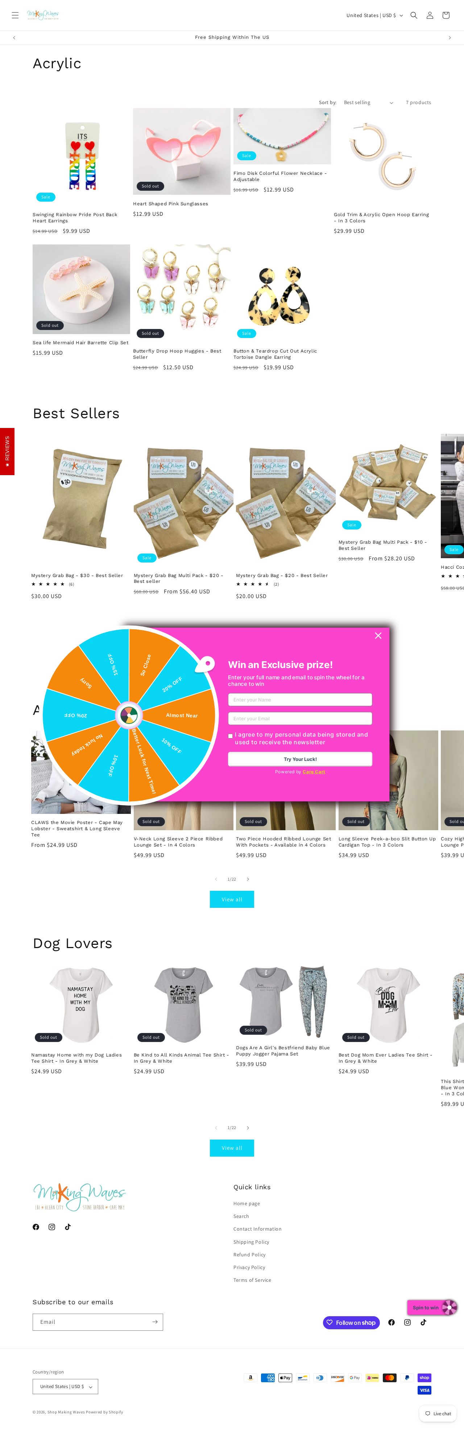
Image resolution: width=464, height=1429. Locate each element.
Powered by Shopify (104, 1412)
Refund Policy (249, 1254)
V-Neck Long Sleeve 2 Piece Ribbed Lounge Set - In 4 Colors (178, 842)
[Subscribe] (155, 1321)
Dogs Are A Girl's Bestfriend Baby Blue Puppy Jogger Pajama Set (283, 1051)
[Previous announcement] (14, 38)
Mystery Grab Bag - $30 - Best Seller (77, 575)
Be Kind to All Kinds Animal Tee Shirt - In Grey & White (181, 1058)
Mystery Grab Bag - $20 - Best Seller (282, 575)
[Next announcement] (450, 38)
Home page (246, 1203)
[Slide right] (248, 879)
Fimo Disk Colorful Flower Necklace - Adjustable (280, 176)
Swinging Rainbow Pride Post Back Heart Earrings (75, 217)
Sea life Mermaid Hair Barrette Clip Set (80, 342)
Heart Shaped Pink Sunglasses (170, 203)
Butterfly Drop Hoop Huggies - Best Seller (177, 354)
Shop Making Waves (66, 1412)
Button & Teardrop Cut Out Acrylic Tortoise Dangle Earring (275, 354)
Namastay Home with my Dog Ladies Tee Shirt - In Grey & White (76, 1058)
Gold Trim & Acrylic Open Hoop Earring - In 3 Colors (381, 217)
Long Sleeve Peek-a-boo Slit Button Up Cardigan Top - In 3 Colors (387, 842)
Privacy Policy (249, 1267)
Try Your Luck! (300, 759)
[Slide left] (216, 879)
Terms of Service (252, 1280)
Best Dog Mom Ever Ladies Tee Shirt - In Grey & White (386, 1058)
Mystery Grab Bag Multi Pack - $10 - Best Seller (383, 545)
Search (241, 1216)
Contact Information (257, 1229)
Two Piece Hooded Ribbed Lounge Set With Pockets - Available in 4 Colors (283, 842)
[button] (15, 15)
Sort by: (327, 102)
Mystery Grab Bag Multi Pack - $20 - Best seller (179, 578)
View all (232, 899)
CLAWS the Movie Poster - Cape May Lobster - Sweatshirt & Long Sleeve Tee (77, 828)
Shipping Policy (251, 1242)
